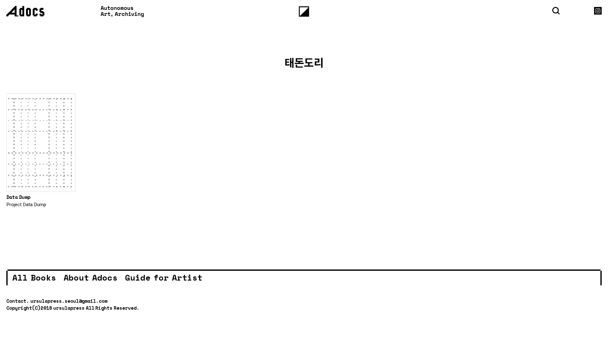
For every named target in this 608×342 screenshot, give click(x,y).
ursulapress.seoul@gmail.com (68, 300)
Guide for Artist (163, 277)
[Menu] (304, 11)
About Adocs (90, 277)
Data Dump (18, 196)
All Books (34, 277)
